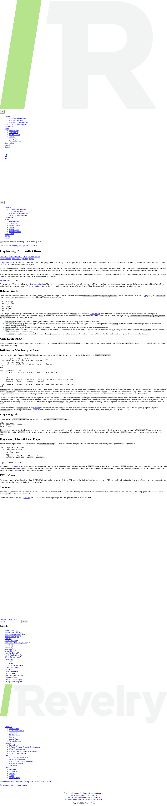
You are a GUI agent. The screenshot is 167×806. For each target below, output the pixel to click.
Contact (7, 147)
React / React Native (12, 667)
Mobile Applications (12, 655)
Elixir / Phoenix (31, 245)
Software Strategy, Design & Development (24, 747)
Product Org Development (18, 122)
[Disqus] (83, 529)
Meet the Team (14, 135)
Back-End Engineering (15, 245)
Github (11, 776)
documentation (95, 314)
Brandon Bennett (34, 257)
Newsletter (13, 765)
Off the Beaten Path (12, 657)
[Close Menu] (2, 112)
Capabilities (9, 127)
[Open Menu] (2, 202)
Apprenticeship (10, 631)
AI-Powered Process (16, 731)
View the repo (5, 280)
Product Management (12, 665)
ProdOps (8, 663)
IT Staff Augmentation (17, 749)
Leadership (8, 651)
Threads (12, 774)
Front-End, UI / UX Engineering (16, 643)
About (7, 129)
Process (7, 661)
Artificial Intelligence (12, 633)
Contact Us (9, 767)
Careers (12, 137)
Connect (27, 498)
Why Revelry (14, 131)
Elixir (15, 619)
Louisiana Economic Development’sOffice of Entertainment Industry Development (83, 796)
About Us (8, 727)
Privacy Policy (14, 778)
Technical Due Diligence (18, 125)
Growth (7, 645)
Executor (36, 408)
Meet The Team (10, 653)
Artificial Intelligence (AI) (18, 757)
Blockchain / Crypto (12, 637)
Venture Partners (15, 141)
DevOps (8, 639)
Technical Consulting (12, 679)
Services (8, 116)
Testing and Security (12, 682)
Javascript (8, 649)
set (145, 296)
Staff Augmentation (16, 120)
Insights (7, 145)
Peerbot (7, 659)
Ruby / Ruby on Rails (12, 675)
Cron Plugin (14, 466)
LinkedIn (12, 770)
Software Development (17, 118)
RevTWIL (8, 673)
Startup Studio (14, 139)
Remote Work (10, 669)
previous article (8, 262)
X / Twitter (13, 772)
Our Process (13, 133)
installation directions (37, 284)
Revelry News (10, 671)
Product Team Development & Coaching (23, 751)
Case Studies (9, 143)
